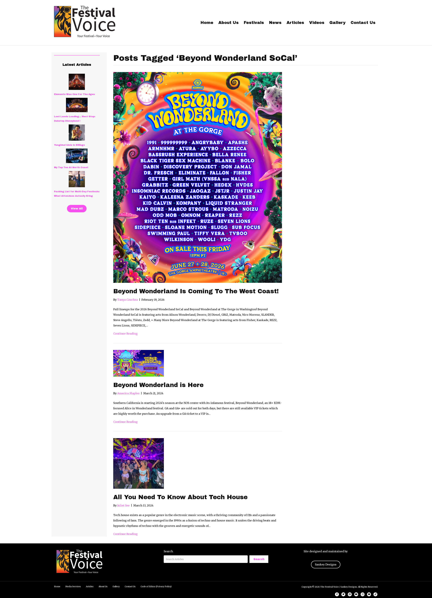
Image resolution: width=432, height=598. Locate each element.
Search (168, 551)
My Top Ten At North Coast (71, 167)
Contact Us (363, 22)
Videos (316, 22)
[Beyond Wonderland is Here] (138, 363)
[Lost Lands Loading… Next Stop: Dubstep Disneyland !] (77, 105)
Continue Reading (125, 333)
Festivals (254, 22)
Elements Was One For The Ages (74, 94)
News (275, 22)
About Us (228, 22)
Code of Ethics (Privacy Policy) (156, 586)
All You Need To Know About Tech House (180, 497)
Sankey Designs (325, 564)
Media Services (73, 586)
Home (206, 22)
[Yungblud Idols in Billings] (77, 132)
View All (77, 208)
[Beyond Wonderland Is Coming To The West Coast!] (197, 177)
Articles (295, 22)
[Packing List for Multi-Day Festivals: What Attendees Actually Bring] (77, 179)
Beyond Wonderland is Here (158, 385)
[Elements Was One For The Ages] (77, 82)
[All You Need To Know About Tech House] (138, 463)
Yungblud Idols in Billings (69, 145)
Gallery (337, 22)
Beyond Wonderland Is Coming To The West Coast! (196, 291)
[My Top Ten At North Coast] (77, 156)
